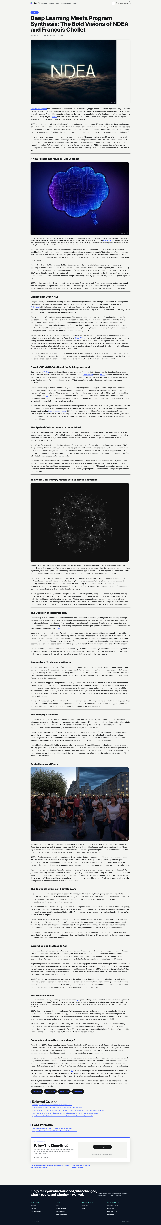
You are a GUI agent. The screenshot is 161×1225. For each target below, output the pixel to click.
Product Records (61, 1208)
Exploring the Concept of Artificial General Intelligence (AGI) (52, 1105)
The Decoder (107, 240)
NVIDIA (46, 372)
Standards (110, 1214)
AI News (60, 35)
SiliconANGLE (80, 338)
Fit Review (110, 1208)
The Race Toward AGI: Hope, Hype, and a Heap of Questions (52, 1128)
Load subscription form (102, 1147)
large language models (57, 411)
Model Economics (61, 1214)
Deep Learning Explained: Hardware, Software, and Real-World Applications (57, 1107)
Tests (57, 3)
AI (47, 396)
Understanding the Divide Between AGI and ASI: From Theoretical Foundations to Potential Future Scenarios (68, 1110)
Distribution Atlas (66, 3)
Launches (44, 3)
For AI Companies (123, 3)
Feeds (83, 1208)
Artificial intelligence (39, 109)
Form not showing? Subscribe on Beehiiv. (102, 1154)
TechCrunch (35, 307)
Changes (51, 3)
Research (85, 1205)
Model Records (60, 1211)
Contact (128, 1221)
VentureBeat (88, 375)
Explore (75, 3)
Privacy (123, 1221)
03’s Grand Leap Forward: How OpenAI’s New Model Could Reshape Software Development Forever (65, 1113)
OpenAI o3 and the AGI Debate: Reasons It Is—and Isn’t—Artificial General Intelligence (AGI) (62, 1116)
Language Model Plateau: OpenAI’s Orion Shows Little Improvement (54, 1131)
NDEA (54, 117)
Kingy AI (36, 3)
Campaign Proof (112, 1211)
